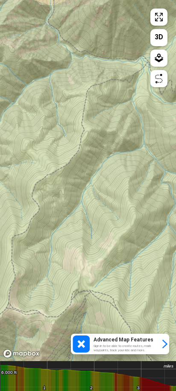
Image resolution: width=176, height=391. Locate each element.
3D (159, 37)
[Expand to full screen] (158, 17)
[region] (88, 180)
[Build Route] (158, 78)
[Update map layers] (158, 58)
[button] (120, 344)
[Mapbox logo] (21, 354)
